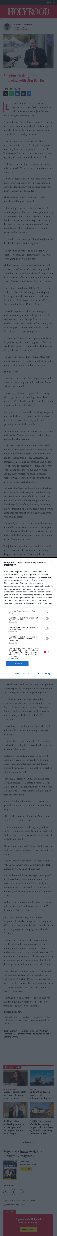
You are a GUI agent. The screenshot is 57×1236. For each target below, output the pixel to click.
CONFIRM (17, 664)
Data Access (28, 673)
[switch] (46, 618)
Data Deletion (13, 673)
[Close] (51, 562)
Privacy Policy (44, 673)
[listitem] (28, 612)
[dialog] (28, 618)
